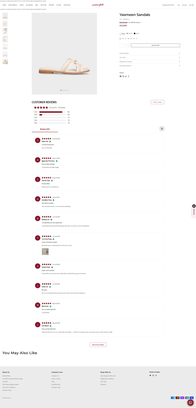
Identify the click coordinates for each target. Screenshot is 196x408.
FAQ (53, 381)
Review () (45, 129)
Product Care (55, 387)
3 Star (35, 117)
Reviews (103, 384)
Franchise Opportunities (10, 384)
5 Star (35, 112)
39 (131, 39)
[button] (168, 5)
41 (136, 39)
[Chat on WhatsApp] (190, 402)
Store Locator (56, 378)
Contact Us (55, 376)
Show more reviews (98, 345)
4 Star (35, 114)
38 (128, 39)
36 (123, 39)
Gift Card (103, 381)
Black (137, 33)
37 (125, 39)
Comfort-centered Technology (12, 378)
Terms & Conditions (8, 387)
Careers (5, 381)
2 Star (35, 120)
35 (120, 39)
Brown (130, 33)
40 (134, 39)
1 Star (35, 123)
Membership (55, 384)
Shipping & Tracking (107, 378)
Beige (123, 33)
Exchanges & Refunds (107, 376)
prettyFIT (8, 398)
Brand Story (6, 376)
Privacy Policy (6, 390)
